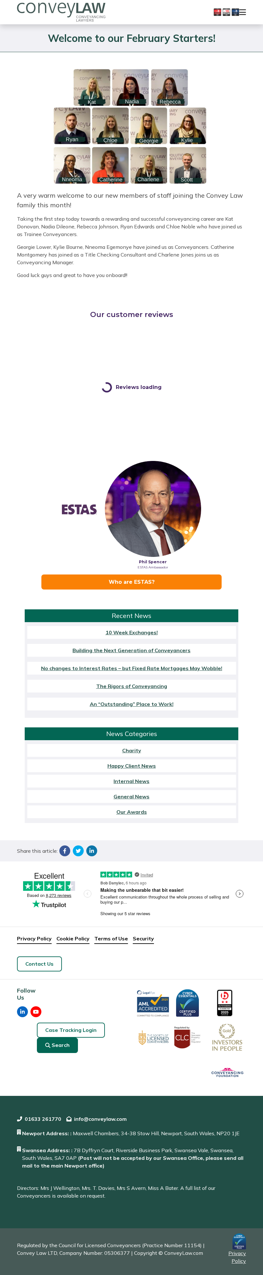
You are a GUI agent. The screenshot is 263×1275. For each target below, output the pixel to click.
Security (143, 938)
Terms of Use (111, 938)
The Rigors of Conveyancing (131, 686)
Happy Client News (131, 766)
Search (61, 1045)
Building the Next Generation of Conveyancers (131, 650)
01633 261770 (43, 1119)
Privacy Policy (34, 938)
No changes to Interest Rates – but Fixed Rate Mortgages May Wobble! (131, 668)
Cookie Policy (72, 938)
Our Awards (131, 812)
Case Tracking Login (71, 1030)
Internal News (131, 781)
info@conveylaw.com (100, 1119)
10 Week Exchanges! (132, 632)
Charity (131, 750)
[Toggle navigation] (242, 12)
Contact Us (39, 964)
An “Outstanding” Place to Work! (132, 704)
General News (131, 796)
